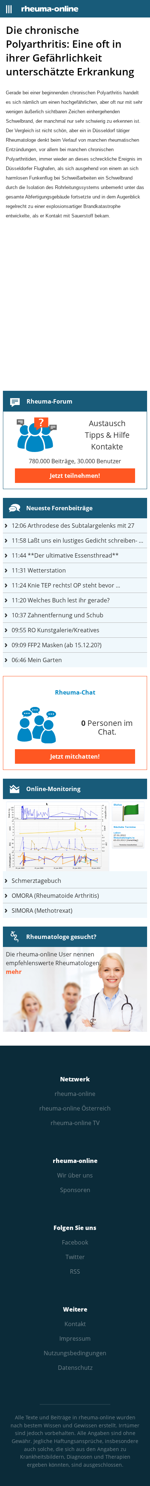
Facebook (75, 1242)
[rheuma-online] (49, 8)
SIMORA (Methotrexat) (42, 911)
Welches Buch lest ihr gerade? (61, 600)
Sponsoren (75, 1190)
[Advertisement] (75, 313)
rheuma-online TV (75, 1123)
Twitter (75, 1257)
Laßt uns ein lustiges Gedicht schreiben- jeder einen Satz (79, 540)
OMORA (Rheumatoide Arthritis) (55, 896)
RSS (75, 1271)
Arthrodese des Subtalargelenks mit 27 (73, 526)
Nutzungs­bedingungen (75, 1353)
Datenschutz (75, 1368)
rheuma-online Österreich (75, 1108)
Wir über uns (75, 1175)
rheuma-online (75, 1094)
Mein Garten (37, 660)
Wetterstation (39, 570)
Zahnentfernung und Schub (57, 615)
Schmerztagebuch (36, 881)
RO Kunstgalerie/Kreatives (55, 630)
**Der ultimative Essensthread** (65, 555)
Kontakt (75, 1324)
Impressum (75, 1338)
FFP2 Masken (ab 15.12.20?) (57, 645)
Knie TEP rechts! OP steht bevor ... (66, 585)
